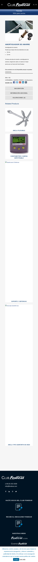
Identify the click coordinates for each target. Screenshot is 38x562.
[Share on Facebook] (14, 83)
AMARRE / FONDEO (18, 80)
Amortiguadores (29, 80)
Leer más (22, 559)
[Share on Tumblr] (26, 83)
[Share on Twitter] (17, 83)
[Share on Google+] (20, 83)
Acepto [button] (16, 559)
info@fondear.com (11, 486)
